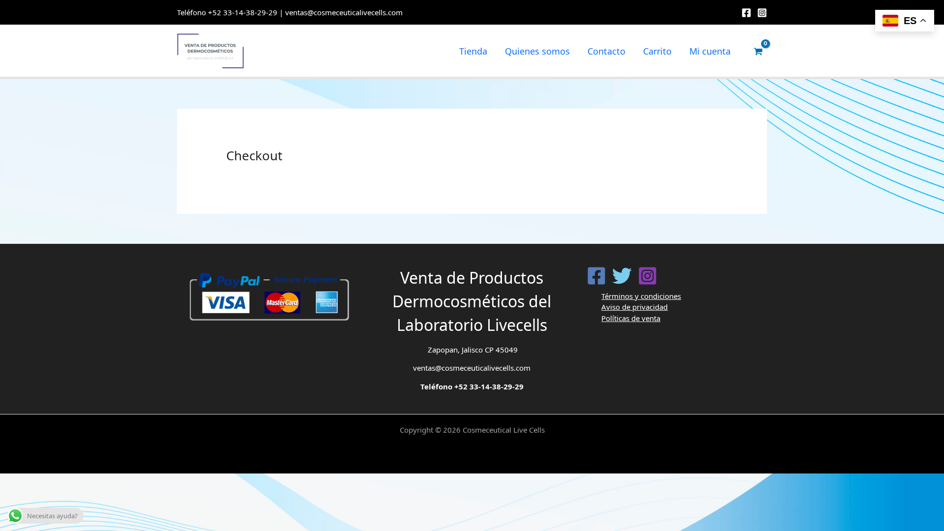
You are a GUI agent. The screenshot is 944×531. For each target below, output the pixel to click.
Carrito (657, 51)
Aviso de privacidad (634, 307)
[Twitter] (622, 276)
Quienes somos (537, 51)
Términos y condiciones (641, 296)
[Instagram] (762, 13)
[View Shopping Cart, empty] (758, 51)
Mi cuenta (710, 51)
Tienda (473, 51)
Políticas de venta (630, 318)
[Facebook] (746, 13)
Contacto (606, 51)
